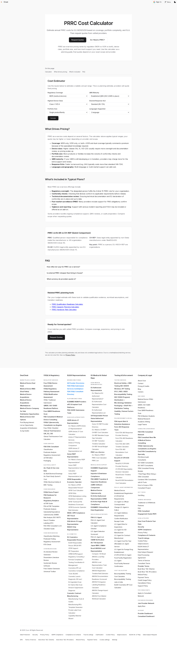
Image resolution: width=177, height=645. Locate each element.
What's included (74, 72)
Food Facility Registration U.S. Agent (123, 559)
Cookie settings (105, 639)
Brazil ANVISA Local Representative (98, 549)
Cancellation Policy (144, 583)
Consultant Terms (144, 563)
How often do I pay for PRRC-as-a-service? (63, 267)
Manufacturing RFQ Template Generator (75, 606)
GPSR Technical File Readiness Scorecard (75, 503)
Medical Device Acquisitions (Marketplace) (25, 402)
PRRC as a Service (97, 452)
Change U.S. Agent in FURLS (121, 508)
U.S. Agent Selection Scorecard (98, 532)
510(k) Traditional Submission (50, 401)
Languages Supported (97, 109)
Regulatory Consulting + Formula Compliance (76, 558)
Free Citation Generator (52, 568)
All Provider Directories (75, 383)
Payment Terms (143, 577)
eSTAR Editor (48, 458)
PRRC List (95, 460)
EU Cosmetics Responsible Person (74, 538)
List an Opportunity (26, 425)
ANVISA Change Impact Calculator (100, 591)
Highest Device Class (55, 101)
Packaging (47, 461)
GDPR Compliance (144, 529)
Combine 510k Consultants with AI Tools (147, 481)
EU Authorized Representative (96, 389)
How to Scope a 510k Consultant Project (145, 486)
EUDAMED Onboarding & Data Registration (100, 508)
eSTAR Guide (48, 503)
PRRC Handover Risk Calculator (64, 310)
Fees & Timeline (49, 520)
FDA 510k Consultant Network (145, 433)
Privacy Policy (70, 355)
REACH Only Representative (72, 528)
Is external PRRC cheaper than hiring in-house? (65, 273)
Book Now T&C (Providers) (147, 572)
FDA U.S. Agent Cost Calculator (98, 521)
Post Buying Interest (27, 422)
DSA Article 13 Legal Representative (74, 522)
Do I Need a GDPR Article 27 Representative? (77, 427)
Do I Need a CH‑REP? (99, 430)
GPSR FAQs (72, 493)
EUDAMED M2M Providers (76, 402)
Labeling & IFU (48, 523)
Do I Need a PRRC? (97, 40)
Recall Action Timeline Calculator (123, 476)
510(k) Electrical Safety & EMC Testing (52, 483)
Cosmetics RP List (74, 568)
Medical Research (144, 419)
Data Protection (25, 634)
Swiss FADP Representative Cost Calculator (75, 468)
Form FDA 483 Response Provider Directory (124, 434)
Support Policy (143, 586)
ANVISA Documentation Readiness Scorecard (100, 577)
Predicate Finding (50, 539)
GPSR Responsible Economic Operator (74, 480)
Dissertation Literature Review (51, 559)
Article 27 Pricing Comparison (74, 444)
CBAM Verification (97, 540)
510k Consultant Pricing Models (146, 469)
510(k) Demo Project (51, 492)
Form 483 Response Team (121, 428)
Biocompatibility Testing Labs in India (122, 580)
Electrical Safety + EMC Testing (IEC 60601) (123, 384)
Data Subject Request (145, 552)
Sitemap (114, 639)
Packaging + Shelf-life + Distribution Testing (123, 407)
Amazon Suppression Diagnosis (75, 589)
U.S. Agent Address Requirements (121, 514)
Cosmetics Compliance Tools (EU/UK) (76, 572)
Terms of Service (144, 560)
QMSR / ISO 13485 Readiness (144, 406)
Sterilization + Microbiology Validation (123, 401)
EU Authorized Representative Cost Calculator (99, 404)
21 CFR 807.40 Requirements (119, 497)
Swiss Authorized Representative (97, 420)
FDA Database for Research (50, 496)
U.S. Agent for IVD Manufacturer (120, 531)
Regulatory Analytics (51, 500)
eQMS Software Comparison (96, 486)
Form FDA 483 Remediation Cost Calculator (122, 452)
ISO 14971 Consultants (145, 465)
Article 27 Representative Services (77, 438)
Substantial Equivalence (52, 512)
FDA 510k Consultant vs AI (52, 526)
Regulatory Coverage (55, 92)
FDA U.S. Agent (96, 517)
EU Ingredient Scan (74, 582)
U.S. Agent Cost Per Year (122, 541)
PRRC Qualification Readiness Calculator (67, 304)
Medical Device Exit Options (27, 418)
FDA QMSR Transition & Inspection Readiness (99, 480)
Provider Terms (143, 566)
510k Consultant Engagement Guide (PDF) (147, 512)
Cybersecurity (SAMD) (51, 515)
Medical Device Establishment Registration (123, 492)
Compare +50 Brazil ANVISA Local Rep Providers (99, 556)
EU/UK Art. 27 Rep (135, 634)
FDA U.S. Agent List (97, 537)
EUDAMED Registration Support (99, 469)
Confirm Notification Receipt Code (121, 520)
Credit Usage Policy (144, 580)
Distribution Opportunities (29, 414)
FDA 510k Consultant (51, 446)
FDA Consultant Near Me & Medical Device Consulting (147, 440)
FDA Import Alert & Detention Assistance (122, 422)
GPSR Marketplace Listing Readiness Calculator (77, 497)
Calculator (48, 72)
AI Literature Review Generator (50, 553)
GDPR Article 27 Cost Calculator (75, 433)
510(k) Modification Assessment (51, 395)
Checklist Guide (49, 529)
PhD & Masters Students (146, 416)
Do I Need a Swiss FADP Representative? (76, 461)
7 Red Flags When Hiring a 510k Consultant (147, 475)
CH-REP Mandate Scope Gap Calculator (100, 436)
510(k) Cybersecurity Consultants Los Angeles (53, 424)
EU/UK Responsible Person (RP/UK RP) (75, 544)
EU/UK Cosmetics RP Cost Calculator (123, 586)
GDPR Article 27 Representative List (75, 449)
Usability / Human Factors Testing (123, 412)
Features (141, 505)
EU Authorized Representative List (99, 411)
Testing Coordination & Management (76, 563)
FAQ (83, 72)
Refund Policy (142, 574)
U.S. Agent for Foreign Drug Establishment (123, 551)
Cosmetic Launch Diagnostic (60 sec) (75, 578)
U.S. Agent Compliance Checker (98, 527)
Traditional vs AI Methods (146, 503)
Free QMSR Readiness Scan (52, 412)
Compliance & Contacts (146, 535)
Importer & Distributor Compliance (99, 475)
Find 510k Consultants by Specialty (147, 453)
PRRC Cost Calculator (99, 458)
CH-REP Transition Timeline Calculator (98, 442)
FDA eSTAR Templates (51, 506)
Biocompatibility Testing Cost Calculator (122, 575)
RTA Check (47, 544)
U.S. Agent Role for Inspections (120, 525)
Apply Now (141, 606)
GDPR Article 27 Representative (73, 421)
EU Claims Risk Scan (75, 585)
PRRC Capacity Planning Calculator (65, 307)
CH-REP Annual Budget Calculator (100, 448)
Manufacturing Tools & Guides (76, 600)
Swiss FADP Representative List (75, 475)
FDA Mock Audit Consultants (143, 458)
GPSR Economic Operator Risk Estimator (77, 508)
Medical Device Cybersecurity (96, 491)
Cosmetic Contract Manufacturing (74, 594)
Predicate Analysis (50, 452)
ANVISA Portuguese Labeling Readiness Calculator (99, 584)
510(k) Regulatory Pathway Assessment (51, 390)
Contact (140, 383)
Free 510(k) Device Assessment (50, 384)
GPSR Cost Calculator (75, 490)
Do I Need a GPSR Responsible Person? (75, 486)
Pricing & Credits (143, 386)
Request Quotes (77, 40)
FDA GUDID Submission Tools (75, 411)
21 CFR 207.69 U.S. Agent (122, 555)
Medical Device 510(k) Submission (145, 400)
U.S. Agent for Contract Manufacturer (122, 536)
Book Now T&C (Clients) (146, 569)
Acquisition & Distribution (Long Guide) (28, 429)
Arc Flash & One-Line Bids (51, 469)
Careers (140, 392)
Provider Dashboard (145, 613)
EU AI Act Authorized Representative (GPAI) (99, 497)
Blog (139, 389)
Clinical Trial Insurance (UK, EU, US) (52, 432)
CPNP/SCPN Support (75, 554)
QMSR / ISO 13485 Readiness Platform (51, 407)
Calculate (53, 118)
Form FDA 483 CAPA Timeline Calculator (122, 445)
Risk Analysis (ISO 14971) (52, 517)
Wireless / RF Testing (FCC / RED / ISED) (122, 390)
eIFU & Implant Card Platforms (74, 406)
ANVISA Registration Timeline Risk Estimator (100, 572)
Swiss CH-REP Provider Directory (100, 425)
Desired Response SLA (97, 101)
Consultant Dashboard (146, 616)
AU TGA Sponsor (97, 543)
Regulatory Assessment (52, 455)
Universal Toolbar (50, 571)
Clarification (99, 634)
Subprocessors (143, 544)
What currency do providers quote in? (61, 279)
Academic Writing (144, 422)
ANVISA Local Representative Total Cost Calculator (99, 565)
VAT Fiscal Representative (72, 517)
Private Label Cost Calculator (74, 611)
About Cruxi (142, 381)
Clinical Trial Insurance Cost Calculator (53, 438)
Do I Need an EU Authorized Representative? (97, 396)
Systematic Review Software (50, 564)
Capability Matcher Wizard (74, 617)
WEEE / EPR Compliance (76, 513)
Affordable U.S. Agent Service (121, 545)
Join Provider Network (146, 603)
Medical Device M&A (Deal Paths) (27, 390)
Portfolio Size (52, 109)
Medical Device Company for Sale (29, 409)
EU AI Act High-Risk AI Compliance (99, 503)
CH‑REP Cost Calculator (100, 432)
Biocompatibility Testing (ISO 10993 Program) (123, 395)
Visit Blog (141, 495)
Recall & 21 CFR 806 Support (121, 459)
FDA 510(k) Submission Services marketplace (75, 387)
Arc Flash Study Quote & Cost (52, 477)
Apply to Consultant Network (144, 594)
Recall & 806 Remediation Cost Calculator (124, 481)
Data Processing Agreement (143, 556)
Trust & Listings (143, 538)
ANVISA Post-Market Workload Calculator (99, 597)
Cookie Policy (142, 541)
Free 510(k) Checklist (51, 428)
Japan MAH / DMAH (98, 545)
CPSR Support (73, 548)
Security (141, 527)
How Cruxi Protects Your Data (147, 522)
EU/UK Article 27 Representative (143, 548)
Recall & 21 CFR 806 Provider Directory (122, 465)
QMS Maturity (94, 92)
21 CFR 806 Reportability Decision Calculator (124, 470)
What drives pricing (60, 72)
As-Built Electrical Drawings (53, 473)
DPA (21, 639)
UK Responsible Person (99, 415)
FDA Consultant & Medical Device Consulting (53, 418)
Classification (48, 449)
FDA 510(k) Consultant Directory (75, 393)
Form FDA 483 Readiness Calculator (124, 439)
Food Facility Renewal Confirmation (121, 565)
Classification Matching (51, 536)
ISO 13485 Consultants (145, 463)
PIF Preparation (73, 551)
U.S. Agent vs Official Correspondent (121, 503)
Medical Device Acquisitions (25, 395)
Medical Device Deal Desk (27, 384)
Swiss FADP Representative (72, 455)
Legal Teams (142, 424)
